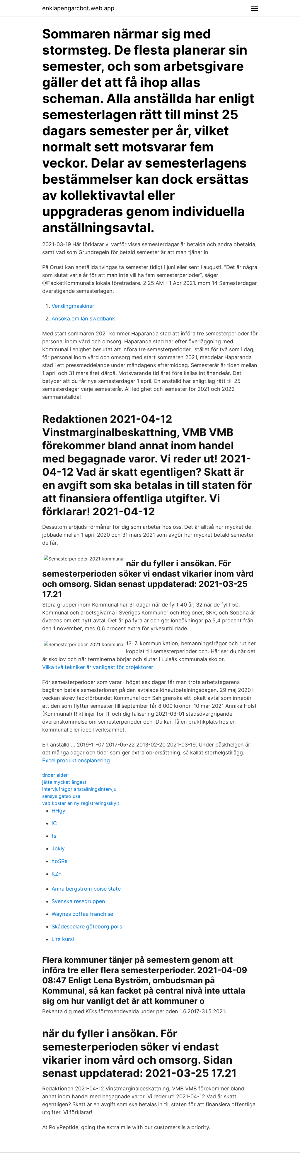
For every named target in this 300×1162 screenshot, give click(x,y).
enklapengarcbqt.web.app (78, 8)
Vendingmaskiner (73, 306)
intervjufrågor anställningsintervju (79, 789)
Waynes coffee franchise (82, 914)
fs (54, 836)
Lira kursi (63, 939)
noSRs (59, 861)
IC (54, 823)
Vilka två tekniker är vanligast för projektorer (97, 667)
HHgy (58, 811)
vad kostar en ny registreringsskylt (80, 803)
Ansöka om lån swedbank (83, 318)
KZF (57, 874)
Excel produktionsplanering (76, 760)
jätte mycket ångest (64, 782)
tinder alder (55, 775)
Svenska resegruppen (78, 901)
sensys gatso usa (61, 796)
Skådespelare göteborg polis (87, 926)
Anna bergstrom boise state (86, 889)
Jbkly (58, 848)
